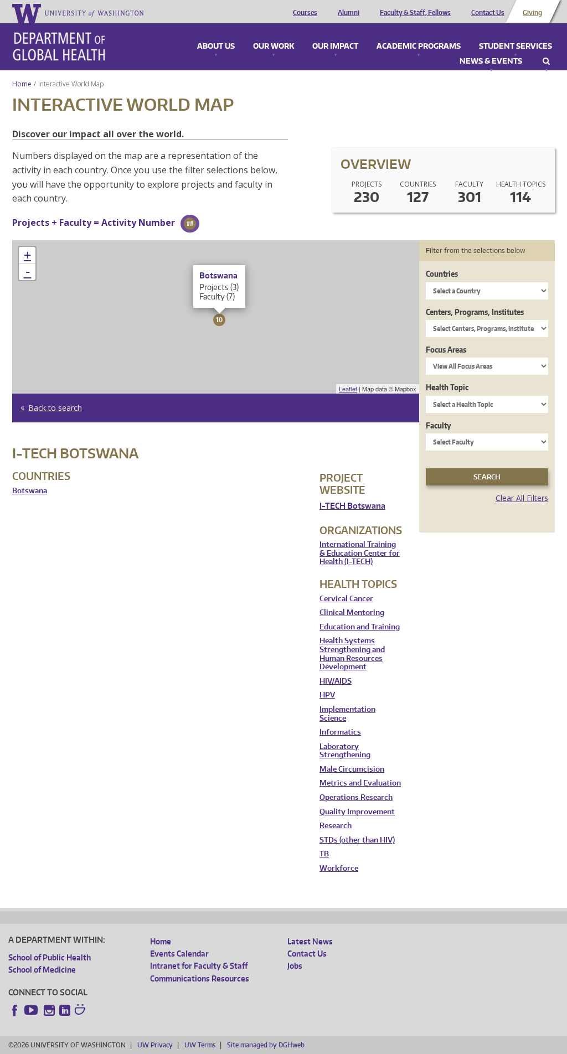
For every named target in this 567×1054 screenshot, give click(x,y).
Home (22, 84)
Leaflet (348, 388)
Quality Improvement (357, 812)
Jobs (294, 965)
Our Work (273, 46)
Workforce (338, 868)
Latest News (310, 941)
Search (546, 61)
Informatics (340, 732)
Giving (532, 12)
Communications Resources (199, 978)
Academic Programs (419, 46)
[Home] (59, 46)
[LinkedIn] (64, 1010)
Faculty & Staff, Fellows (415, 12)
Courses (305, 12)
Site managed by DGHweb (266, 1045)
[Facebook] (15, 1010)
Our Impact (335, 46)
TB (324, 854)
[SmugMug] (81, 1010)
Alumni (348, 12)
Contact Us (487, 12)
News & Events (491, 61)
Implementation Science (347, 713)
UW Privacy (155, 1045)
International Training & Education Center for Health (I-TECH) (359, 553)
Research (335, 826)
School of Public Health (49, 957)
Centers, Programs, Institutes (475, 312)
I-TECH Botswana (352, 505)
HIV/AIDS (335, 681)
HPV (327, 695)
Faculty (438, 425)
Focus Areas (446, 349)
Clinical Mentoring (351, 612)
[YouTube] (32, 1010)
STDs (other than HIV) (357, 840)
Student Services (515, 46)
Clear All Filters (522, 498)
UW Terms (199, 1045)
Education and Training (359, 627)
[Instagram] (49, 1010)
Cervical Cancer (346, 599)
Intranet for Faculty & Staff (199, 965)
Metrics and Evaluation (360, 783)
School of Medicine (42, 969)
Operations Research (356, 797)
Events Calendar (179, 953)
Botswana (29, 491)
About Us (216, 46)
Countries (442, 273)
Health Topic (447, 387)
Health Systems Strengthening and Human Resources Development (352, 654)
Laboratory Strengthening (344, 751)
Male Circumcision (351, 769)
